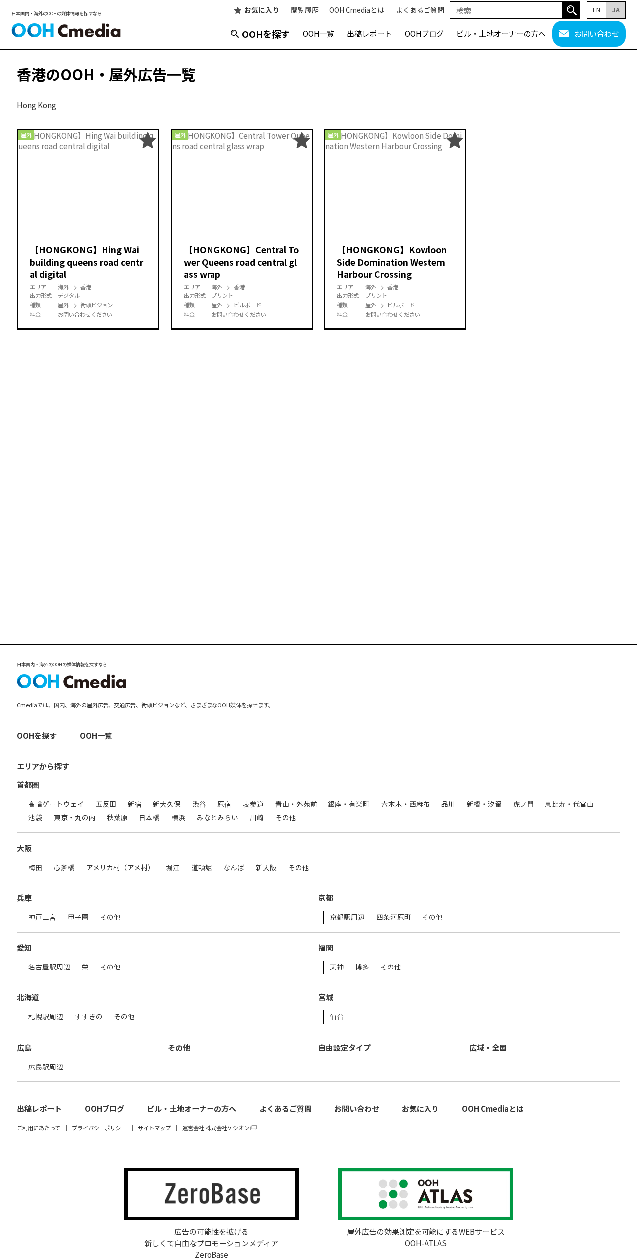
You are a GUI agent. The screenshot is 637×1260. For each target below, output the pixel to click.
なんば (233, 867)
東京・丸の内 (75, 817)
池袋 (35, 817)
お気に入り (261, 10)
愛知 (24, 947)
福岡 (325, 947)
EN (596, 9)
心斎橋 (64, 867)
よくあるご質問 (420, 10)
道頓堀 (201, 867)
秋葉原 (117, 817)
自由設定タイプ (344, 1047)
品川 (448, 804)
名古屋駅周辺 (49, 967)
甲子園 (78, 917)
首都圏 (28, 784)
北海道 (28, 997)
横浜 (178, 817)
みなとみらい (217, 817)
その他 (285, 817)
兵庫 (24, 897)
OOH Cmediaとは (356, 10)
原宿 (224, 804)
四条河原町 (393, 917)
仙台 (337, 1016)
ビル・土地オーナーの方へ (501, 33)
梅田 (35, 867)
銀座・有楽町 (349, 804)
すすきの (89, 1016)
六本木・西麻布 (405, 804)
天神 (337, 967)
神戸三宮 (42, 917)
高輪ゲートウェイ (56, 804)
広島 (24, 1047)
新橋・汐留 (484, 804)
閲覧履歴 (304, 10)
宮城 (325, 997)
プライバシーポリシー (99, 1128)
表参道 (253, 804)
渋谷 (199, 804)
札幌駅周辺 (45, 1016)
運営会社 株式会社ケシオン (215, 1128)
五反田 (106, 804)
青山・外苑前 (296, 804)
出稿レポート (369, 33)
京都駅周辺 (347, 917)
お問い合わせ (596, 33)
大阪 (24, 848)
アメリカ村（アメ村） (120, 867)
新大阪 (266, 867)
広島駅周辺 (45, 1067)
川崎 (257, 817)
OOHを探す (266, 33)
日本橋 (149, 817)
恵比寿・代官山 (569, 804)
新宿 (135, 804)
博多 (362, 967)
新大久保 (167, 804)
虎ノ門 (523, 804)
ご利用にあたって (38, 1128)
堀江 (173, 867)
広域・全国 (488, 1047)
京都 (325, 897)
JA (616, 9)
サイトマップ (154, 1128)
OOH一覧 (318, 33)
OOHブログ (424, 33)
